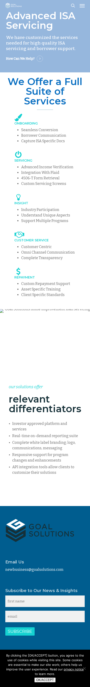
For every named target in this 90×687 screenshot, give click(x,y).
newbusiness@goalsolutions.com (34, 569)
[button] (82, 5)
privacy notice (74, 669)
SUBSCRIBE (20, 631)
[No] (84, 668)
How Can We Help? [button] (20, 59)
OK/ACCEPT (45, 680)
